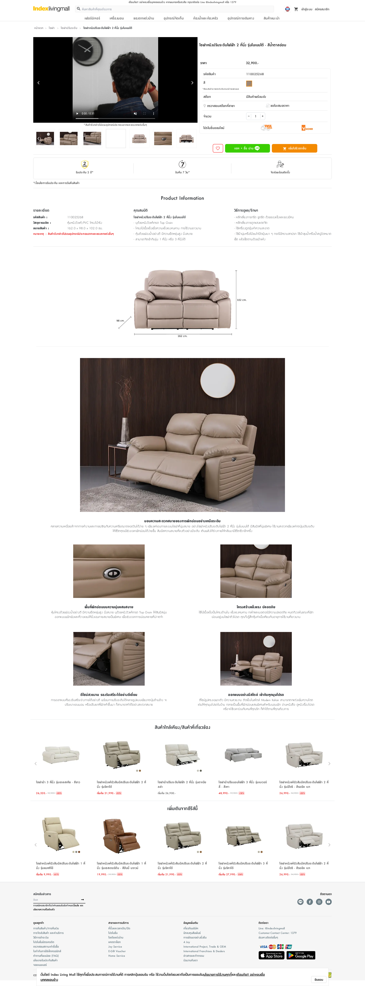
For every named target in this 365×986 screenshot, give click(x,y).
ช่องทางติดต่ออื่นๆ (268, 937)
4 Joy (186, 942)
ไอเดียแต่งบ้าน (115, 937)
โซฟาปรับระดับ (69, 28)
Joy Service (115, 946)
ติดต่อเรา (263, 923)
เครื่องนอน (117, 18)
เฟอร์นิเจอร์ (92, 18)
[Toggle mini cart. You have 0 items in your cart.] (296, 9)
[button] (60, 763)
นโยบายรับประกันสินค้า (45, 960)
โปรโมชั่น (112, 933)
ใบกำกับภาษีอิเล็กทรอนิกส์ (47, 951)
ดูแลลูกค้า (38, 923)
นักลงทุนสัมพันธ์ (192, 933)
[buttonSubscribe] (82, 899)
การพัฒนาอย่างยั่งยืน (194, 937)
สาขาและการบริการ (118, 923)
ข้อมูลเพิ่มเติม (190, 923)
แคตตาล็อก (114, 942)
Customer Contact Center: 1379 (278, 933)
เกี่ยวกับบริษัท (190, 928)
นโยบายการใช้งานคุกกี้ (217, 974)
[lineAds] (300, 902)
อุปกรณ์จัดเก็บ (174, 18)
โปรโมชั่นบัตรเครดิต (43, 942)
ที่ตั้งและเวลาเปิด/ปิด (119, 928)
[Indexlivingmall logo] (51, 9)
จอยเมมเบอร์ (40, 965)
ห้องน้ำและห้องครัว (205, 18)
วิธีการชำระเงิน (40, 937)
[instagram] (319, 902)
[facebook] (310, 902)
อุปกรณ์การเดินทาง (241, 18)
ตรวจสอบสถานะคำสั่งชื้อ (46, 946)
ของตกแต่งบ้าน (143, 18)
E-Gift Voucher (117, 951)
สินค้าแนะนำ (272, 18)
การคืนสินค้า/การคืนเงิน (46, 928)
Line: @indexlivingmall (272, 928)
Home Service (116, 955)
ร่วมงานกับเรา (190, 960)
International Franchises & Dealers (204, 951)
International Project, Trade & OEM (204, 946)
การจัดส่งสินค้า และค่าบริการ (48, 933)
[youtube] (328, 902)
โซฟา (52, 28)
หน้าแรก (38, 28)
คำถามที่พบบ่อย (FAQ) (46, 955)
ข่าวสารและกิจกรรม (193, 955)
